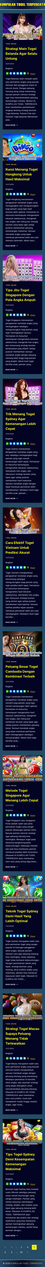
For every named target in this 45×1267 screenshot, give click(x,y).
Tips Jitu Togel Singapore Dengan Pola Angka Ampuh (21, 295)
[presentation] (22, 26)
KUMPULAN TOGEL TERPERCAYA (26, 1263)
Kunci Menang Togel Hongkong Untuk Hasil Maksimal (22, 174)
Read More (12, 125)
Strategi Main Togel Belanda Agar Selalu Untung (21, 53)
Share (32, 74)
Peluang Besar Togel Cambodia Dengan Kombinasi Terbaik (22, 671)
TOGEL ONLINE (11, 44)
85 (21, 1252)
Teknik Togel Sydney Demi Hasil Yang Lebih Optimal (22, 916)
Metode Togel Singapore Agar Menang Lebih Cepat (22, 795)
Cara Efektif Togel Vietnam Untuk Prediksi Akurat (20, 547)
